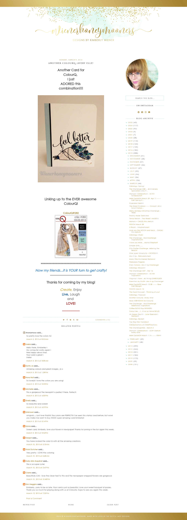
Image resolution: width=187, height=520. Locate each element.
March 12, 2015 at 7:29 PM (37, 493)
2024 (130, 125)
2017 (130, 147)
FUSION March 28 (136, 224)
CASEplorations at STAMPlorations (143, 325)
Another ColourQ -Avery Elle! (141, 298)
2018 (130, 144)
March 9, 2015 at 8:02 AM (37, 339)
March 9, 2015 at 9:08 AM (37, 360)
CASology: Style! (136, 235)
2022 (130, 132)
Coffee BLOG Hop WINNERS (140, 308)
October (135, 162)
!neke (28, 344)
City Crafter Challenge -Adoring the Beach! (144, 249)
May (132, 177)
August (134, 168)
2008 (130, 364)
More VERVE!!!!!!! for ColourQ (141, 301)
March (134, 183)
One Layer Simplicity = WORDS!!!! (143, 253)
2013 (130, 349)
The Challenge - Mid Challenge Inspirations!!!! (142, 239)
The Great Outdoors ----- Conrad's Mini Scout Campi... (145, 207)
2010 (130, 358)
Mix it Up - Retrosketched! (140, 256)
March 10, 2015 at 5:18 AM (37, 444)
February (135, 339)
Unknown (30, 412)
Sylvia (28, 426)
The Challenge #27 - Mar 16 (141, 271)
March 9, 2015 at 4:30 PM (37, 395)
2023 (130, 129)
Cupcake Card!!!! (136, 203)
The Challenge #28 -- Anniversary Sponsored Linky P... (143, 190)
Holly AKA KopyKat (34, 461)
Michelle (30, 389)
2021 (130, 135)
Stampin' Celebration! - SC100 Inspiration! (142, 274)
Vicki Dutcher (32, 449)
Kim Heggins (31, 484)
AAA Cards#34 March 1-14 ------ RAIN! (145, 335)
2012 (130, 352)
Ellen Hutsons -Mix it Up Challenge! (144, 265)
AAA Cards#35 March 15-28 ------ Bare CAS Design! (145, 285)
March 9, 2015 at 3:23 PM (37, 384)
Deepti (29, 437)
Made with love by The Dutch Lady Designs (108, 516)
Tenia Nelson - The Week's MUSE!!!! (144, 218)
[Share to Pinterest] (70, 320)
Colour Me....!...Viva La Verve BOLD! (144, 311)
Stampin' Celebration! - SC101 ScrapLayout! (142, 195)
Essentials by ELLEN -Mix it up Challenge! (146, 281)
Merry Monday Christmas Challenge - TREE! (145, 212)
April (133, 180)
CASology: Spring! (136, 186)
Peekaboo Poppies (137, 262)
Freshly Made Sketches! (139, 216)
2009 (130, 361)
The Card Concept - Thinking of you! (144, 292)
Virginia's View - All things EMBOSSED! (145, 278)
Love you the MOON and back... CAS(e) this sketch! (146, 231)
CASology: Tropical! (137, 295)
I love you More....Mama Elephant (143, 242)
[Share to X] (64, 320)
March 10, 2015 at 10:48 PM (38, 479)
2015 (130, 153)
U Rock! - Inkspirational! (139, 227)
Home (71, 505)
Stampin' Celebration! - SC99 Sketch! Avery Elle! (145, 331)
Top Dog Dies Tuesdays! (139, 322)
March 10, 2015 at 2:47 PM (37, 467)
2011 (130, 355)
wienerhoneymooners (75, 516)
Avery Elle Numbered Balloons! (142, 259)
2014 (130, 346)
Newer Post (29, 505)
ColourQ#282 (71, 213)
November (135, 159)
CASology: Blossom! (137, 268)
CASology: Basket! (136, 319)
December (135, 156)
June (132, 174)
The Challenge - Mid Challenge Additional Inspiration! (142, 304)
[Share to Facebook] (67, 320)
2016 (130, 150)
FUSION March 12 (136, 289)
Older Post (113, 505)
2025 (130, 122)
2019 (130, 141)
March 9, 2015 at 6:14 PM (37, 421)
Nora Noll (30, 377)
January (134, 342)
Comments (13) (103, 320)
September (135, 165)
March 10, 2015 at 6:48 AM (37, 456)
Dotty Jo (29, 365)
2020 (130, 138)
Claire (28, 472)
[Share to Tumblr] (73, 320)
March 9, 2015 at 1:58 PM (37, 372)
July (132, 171)
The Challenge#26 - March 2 (141, 328)
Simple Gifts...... (136, 245)
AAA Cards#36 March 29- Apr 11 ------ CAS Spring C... (145, 199)
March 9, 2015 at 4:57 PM (37, 407)
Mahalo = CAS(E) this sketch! (141, 221)
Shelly (28, 400)
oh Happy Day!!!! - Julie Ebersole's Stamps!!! (143, 315)
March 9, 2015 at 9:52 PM (37, 432)
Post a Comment (34, 498)
